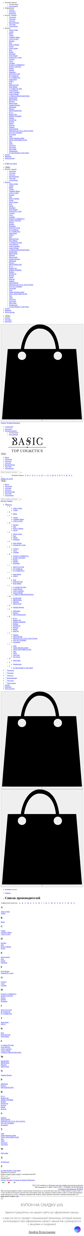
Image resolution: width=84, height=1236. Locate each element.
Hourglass (12, 72)
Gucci (11, 61)
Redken (11, 118)
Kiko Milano (13, 87)
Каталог (6, 501)
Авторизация (13, 4)
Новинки (8, 156)
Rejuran (11, 122)
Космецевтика (14, 23)
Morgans (12, 101)
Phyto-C (11, 109)
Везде (7, 457)
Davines (11, 41)
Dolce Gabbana (14, 45)
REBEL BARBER (15, 116)
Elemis (11, 52)
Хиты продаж (10, 158)
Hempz (11, 68)
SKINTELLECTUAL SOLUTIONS (21, 131)
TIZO (11, 144)
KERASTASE (14, 85)
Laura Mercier (13, 90)
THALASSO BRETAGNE (18, 140)
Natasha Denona (14, 105)
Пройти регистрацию (42, 1231)
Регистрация (13, 6)
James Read (13, 79)
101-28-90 (7, 479)
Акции (7, 155)
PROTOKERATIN (15, 111)
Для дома (12, 24)
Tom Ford (12, 145)
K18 (10, 83)
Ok (17, 1196)
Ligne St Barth (14, 94)
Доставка (12, 12)
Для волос (12, 17)
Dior (10, 43)
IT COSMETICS (14, 78)
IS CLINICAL (14, 76)
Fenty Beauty (13, 56)
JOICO (11, 81)
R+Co (11, 112)
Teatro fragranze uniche (16, 138)
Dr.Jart (11, 46)
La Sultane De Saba (15, 89)
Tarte (10, 136)
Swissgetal (12, 134)
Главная (7, 893)
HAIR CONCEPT (15, 67)
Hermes (11, 70)
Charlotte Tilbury (14, 37)
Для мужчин (13, 26)
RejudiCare (12, 120)
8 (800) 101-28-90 (11, 164)
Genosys (12, 59)
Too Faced (12, 147)
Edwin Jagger (13, 48)
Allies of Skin (13, 30)
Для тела (12, 21)
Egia (10, 50)
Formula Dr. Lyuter (15, 57)
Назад (8, 167)
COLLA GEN (13, 39)
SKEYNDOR (13, 129)
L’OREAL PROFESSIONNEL (19, 96)
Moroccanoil (13, 103)
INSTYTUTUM (14, 74)
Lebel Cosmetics (14, 92)
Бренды (7, 182)
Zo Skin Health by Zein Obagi (19, 153)
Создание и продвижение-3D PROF (70, 1189)
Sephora (11, 127)
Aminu (11, 32)
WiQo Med (12, 149)
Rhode (11, 123)
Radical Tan (13, 114)
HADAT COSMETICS (16, 65)
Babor (11, 34)
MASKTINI (13, 98)
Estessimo (12, 54)
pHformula (12, 107)
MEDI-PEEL (13, 100)
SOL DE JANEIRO (15, 133)
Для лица (12, 19)
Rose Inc (12, 125)
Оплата (11, 10)
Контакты (12, 13)
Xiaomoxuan (13, 151)
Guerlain (12, 63)
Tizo (10, 142)
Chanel (11, 35)
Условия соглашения (20, 1180)
